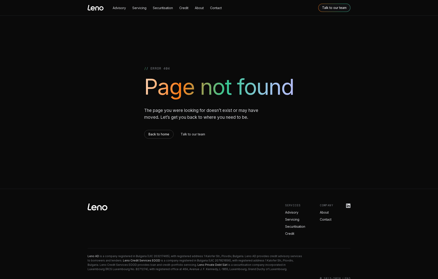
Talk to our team (334, 8)
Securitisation (163, 8)
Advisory (119, 8)
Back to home (159, 134)
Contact (216, 8)
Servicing (139, 8)
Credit (183, 8)
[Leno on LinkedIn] (348, 206)
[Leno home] (96, 7)
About (199, 8)
